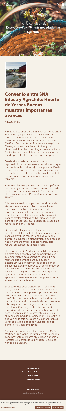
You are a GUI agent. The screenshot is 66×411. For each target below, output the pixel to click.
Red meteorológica (33, 368)
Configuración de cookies (8, 407)
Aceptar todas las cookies (43, 407)
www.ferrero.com (33, 389)
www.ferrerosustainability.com (33, 393)
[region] (33, 405)
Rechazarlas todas (58, 407)
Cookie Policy (33, 375)
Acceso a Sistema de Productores (33, 372)
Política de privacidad (33, 379)
